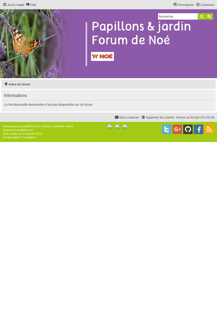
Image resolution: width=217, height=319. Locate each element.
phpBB (25, 126)
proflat (13, 133)
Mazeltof (30, 133)
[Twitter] (166, 129)
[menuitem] (31, 5)
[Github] (188, 129)
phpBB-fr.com (25, 130)
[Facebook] (198, 129)
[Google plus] (177, 129)
